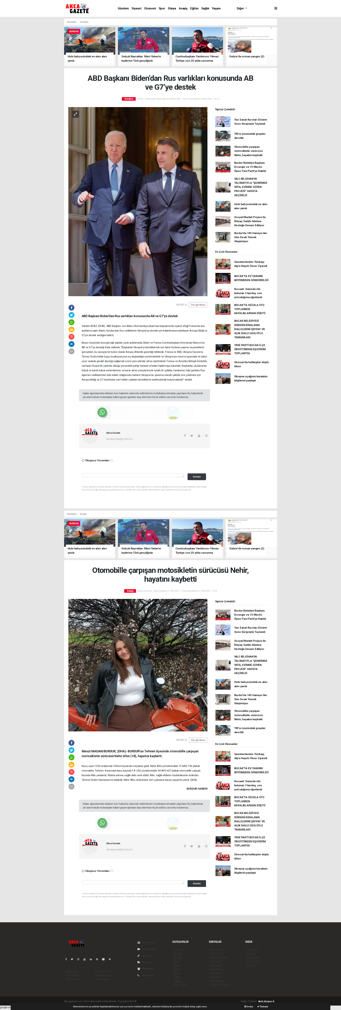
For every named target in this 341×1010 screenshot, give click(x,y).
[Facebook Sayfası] (67, 959)
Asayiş (183, 8)
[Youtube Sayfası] (85, 959)
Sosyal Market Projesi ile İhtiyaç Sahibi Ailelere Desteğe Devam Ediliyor (250, 221)
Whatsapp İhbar (103, 975)
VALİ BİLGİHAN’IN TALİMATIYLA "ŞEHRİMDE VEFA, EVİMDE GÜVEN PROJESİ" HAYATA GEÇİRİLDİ (250, 187)
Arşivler (146, 962)
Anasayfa (72, 22)
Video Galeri (149, 949)
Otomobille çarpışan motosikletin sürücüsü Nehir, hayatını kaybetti (248, 151)
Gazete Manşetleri (220, 985)
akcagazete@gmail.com (119, 439)
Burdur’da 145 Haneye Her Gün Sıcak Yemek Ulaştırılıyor (250, 237)
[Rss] (98, 959)
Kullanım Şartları (104, 971)
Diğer (241, 8)
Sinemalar (215, 973)
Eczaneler (215, 961)
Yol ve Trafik (216, 953)
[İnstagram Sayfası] (79, 959)
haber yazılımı (144, 1001)
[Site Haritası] (104, 959)
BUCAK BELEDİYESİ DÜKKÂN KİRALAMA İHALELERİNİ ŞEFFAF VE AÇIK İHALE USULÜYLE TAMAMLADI (249, 329)
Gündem (123, 8)
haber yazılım (188, 1001)
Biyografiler (252, 957)
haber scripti (173, 1001)
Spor (162, 8)
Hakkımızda (72, 971)
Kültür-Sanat (180, 985)
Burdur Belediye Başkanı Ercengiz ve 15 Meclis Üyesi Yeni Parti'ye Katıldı (250, 167)
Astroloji (250, 965)
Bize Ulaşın (147, 975)
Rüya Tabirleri (253, 961)
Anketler (251, 953)
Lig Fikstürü (216, 965)
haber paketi (159, 1001)
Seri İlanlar (215, 977)
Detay (249, 1006)
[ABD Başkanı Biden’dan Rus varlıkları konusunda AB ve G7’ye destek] (137, 201)
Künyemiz (148, 968)
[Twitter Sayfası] (73, 959)
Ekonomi (150, 8)
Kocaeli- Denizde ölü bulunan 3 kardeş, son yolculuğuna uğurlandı (248, 293)
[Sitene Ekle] (111, 959)
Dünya (172, 8)
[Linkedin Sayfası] (92, 959)
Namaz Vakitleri (218, 957)
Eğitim (194, 8)
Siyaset (137, 8)
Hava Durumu (217, 949)
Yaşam (216, 8)
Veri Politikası (73, 979)
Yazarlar (146, 955)
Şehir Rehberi (217, 981)
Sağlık (205, 8)
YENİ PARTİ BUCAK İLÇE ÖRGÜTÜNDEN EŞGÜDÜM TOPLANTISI (250, 349)
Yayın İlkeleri (72, 975)
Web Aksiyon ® (266, 1001)
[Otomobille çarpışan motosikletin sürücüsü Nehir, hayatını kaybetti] (137, 665)
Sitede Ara (252, 949)
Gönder (197, 476)
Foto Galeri (148, 942)
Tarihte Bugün (217, 969)
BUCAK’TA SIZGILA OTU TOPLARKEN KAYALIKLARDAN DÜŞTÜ (249, 309)
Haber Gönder (102, 979)
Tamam (263, 1006)
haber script (202, 1001)
